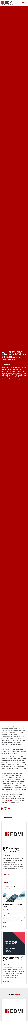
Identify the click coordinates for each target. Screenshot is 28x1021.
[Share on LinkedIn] (9, 809)
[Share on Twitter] (6, 809)
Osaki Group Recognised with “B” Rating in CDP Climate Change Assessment (13, 959)
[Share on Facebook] (2, 809)
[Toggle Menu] (23, 3)
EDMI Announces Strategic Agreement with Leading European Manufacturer (11, 850)
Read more (6, 874)
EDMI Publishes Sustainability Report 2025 (12, 905)
